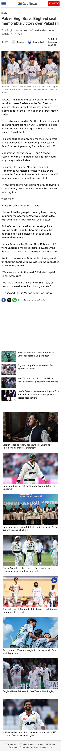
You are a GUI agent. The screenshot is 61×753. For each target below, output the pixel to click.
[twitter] (9, 300)
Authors (34, 747)
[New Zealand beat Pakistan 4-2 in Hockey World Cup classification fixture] (8, 382)
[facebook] (3, 300)
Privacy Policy (46, 747)
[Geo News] (27, 3)
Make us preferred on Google (33, 300)
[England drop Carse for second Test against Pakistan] (8, 369)
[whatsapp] (14, 300)
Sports (4, 13)
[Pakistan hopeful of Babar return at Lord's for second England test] (8, 356)
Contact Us (25, 747)
